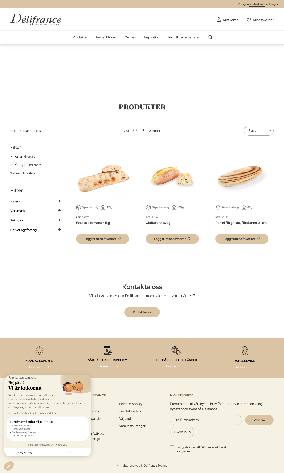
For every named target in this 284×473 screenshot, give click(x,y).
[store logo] (35, 19)
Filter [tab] (15, 147)
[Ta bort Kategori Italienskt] (12, 165)
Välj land (125, 418)
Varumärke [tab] (18, 211)
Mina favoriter (263, 20)
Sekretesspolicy (130, 404)
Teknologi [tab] (17, 220)
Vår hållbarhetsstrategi (184, 37)
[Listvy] (143, 130)
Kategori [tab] (16, 201)
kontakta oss (257, 4)
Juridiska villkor (130, 411)
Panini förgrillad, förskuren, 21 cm (241, 223)
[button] (102, 239)
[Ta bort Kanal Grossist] (12, 156)
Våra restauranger (132, 426)
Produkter (80, 37)
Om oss (130, 37)
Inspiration (152, 37)
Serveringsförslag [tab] (23, 230)
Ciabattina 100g (158, 223)
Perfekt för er (106, 37)
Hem (13, 131)
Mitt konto (230, 20)
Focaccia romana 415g (93, 223)
